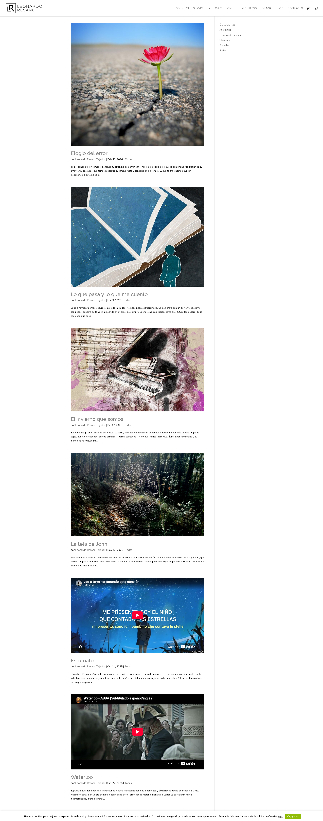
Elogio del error (89, 153)
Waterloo (82, 777)
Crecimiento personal (231, 35)
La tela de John (89, 544)
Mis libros (249, 8)
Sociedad (224, 45)
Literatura (225, 40)
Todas (128, 159)
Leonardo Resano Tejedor (90, 159)
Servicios (200, 8)
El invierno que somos (97, 419)
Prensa (266, 8)
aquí (280, 816)
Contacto (295, 8)
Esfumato (82, 660)
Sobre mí (182, 8)
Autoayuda (225, 29)
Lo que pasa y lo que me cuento (109, 294)
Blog (279, 8)
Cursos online (226, 8)
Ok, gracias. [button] (293, 816)
